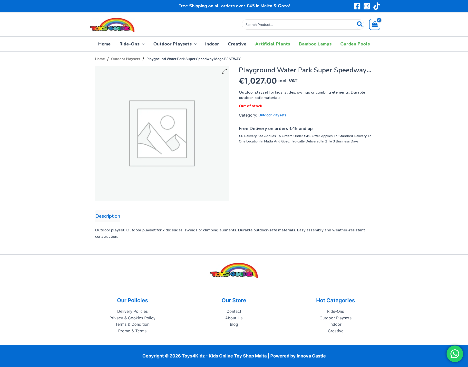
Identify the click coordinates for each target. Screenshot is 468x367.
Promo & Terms (132, 330)
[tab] (107, 216)
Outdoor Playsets (125, 59)
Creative (335, 330)
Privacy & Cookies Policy (132, 317)
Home (100, 59)
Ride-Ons (335, 311)
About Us (234, 317)
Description (107, 216)
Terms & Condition (132, 324)
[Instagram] (366, 6)
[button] (142, 44)
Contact (233, 311)
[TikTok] (376, 6)
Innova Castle (311, 355)
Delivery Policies (132, 311)
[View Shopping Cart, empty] (374, 24)
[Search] (360, 24)
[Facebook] (357, 6)
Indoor (335, 324)
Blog (234, 324)
